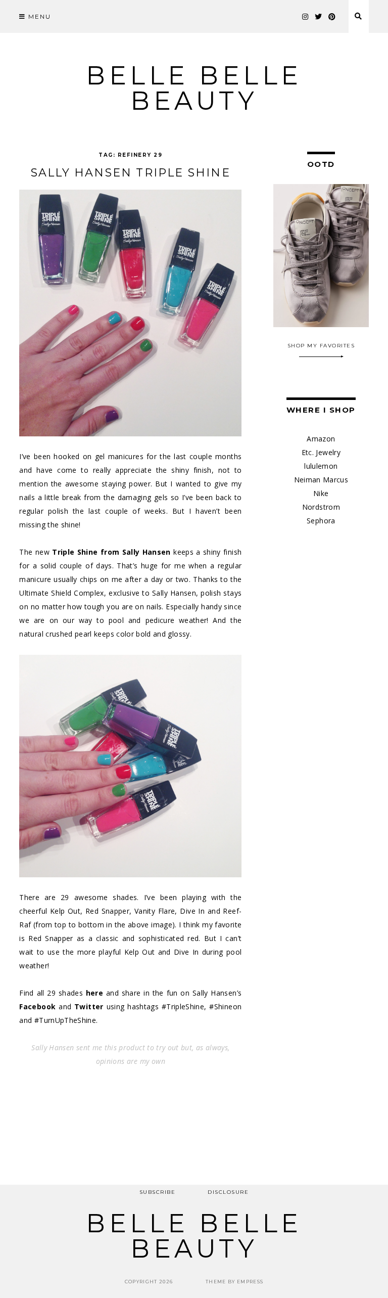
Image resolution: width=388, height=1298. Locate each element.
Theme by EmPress (235, 1281)
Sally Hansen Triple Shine (130, 173)
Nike (320, 493)
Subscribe (157, 1192)
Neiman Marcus (321, 479)
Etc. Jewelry (321, 452)
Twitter (88, 1006)
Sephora (321, 520)
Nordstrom (321, 507)
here (94, 993)
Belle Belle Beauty (194, 88)
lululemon (320, 466)
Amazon (321, 438)
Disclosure (228, 1192)
